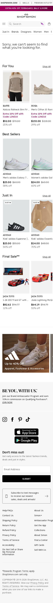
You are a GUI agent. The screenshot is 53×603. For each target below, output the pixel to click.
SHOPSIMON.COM (9, 2)
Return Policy (8, 525)
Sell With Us (40, 549)
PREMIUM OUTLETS (43, 2)
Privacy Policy (9, 535)
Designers (26, 31)
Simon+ (38, 515)
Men (46, 31)
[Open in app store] (26, 434)
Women (37, 31)
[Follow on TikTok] (27, 421)
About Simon (40, 535)
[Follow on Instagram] (5, 421)
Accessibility (8, 545)
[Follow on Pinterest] (20, 421)
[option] (17, 98)
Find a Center (41, 540)
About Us (39, 510)
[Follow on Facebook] (12, 421)
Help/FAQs (7, 510)
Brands (15, 31)
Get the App (40, 525)
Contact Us (7, 515)
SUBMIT (26, 478)
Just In (5, 31)
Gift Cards (39, 545)
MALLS (26, 2)
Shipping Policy (9, 520)
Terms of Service (10, 540)
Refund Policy (9, 530)
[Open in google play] (26, 442)
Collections (39, 530)
